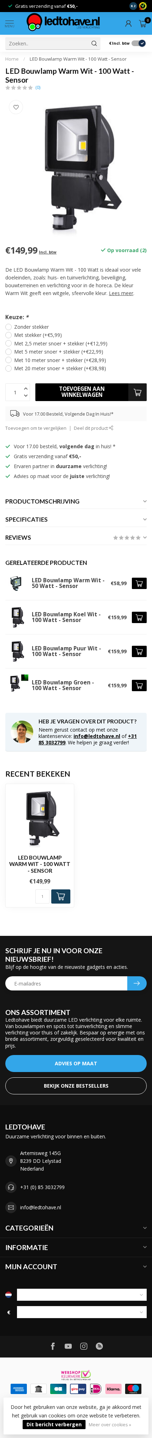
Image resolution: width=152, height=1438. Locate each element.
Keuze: (16, 317)
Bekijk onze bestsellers (76, 1085)
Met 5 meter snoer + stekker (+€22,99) (58, 352)
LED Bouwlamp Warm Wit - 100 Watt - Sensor (78, 59)
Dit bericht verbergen (54, 1424)
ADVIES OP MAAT (76, 1063)
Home (12, 59)
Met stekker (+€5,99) (38, 335)
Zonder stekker (31, 327)
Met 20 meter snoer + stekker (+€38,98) (60, 368)
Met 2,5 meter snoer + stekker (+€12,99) (60, 343)
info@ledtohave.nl (97, 736)
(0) (37, 87)
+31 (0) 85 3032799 (42, 1187)
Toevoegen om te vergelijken (35, 428)
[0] (143, 23)
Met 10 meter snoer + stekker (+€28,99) (60, 360)
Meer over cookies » (110, 1425)
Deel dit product (91, 428)
